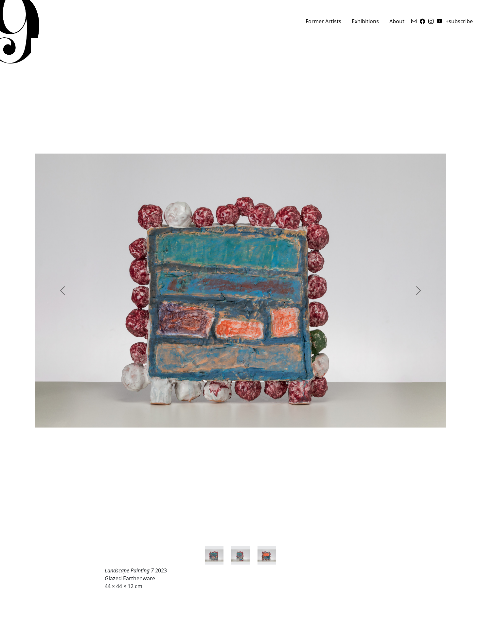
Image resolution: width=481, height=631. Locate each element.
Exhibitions (365, 21)
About (396, 21)
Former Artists (323, 21)
